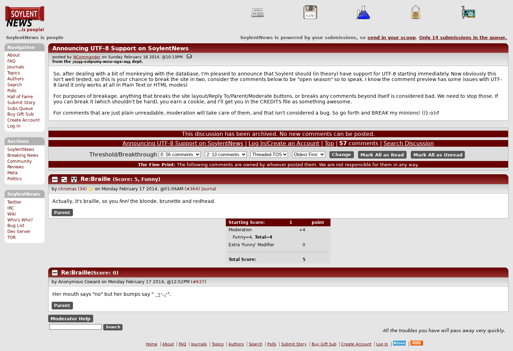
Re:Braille (96, 179)
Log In (14, 126)
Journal (208, 189)
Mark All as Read (382, 154)
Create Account (23, 120)
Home (151, 344)
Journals (15, 67)
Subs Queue (20, 108)
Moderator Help (70, 318)
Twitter (14, 202)
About (13, 55)
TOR (11, 237)
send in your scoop (391, 37)
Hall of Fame (20, 96)
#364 (192, 189)
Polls (11, 90)
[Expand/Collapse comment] (55, 179)
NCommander (87, 57)
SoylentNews (25, 19)
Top (329, 143)
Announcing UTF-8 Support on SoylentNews (120, 48)
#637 (199, 281)
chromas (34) (72, 189)
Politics (14, 178)
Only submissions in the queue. (463, 37)
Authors (15, 78)
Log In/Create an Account (283, 143)
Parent (62, 212)
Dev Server (18, 231)
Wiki (11, 214)
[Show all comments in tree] (74, 179)
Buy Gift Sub (20, 114)
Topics (13, 73)
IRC (10, 208)
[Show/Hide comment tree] (64, 179)
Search (14, 84)
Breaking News (22, 155)
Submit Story (21, 102)
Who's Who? (20, 220)
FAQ (11, 61)
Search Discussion (409, 143)
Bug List (15, 225)
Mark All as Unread (438, 154)
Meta (12, 172)
